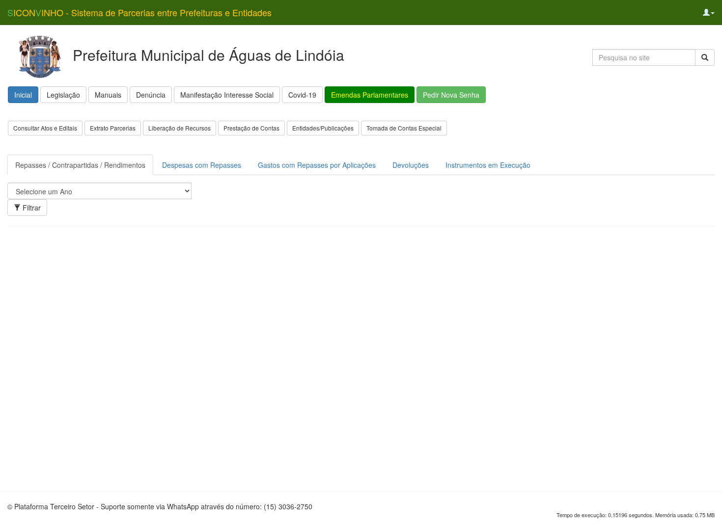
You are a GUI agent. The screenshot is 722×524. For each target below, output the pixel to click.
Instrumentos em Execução (487, 165)
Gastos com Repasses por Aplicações (317, 165)
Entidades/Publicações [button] (323, 128)
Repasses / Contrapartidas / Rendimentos (80, 165)
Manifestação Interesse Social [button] (227, 95)
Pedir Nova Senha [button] (451, 95)
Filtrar (31, 207)
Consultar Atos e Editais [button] (45, 128)
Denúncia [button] (151, 95)
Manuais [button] (108, 95)
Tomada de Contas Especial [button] (404, 128)
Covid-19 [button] (302, 95)
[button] (708, 12)
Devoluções (410, 165)
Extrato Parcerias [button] (113, 128)
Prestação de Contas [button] (251, 128)
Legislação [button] (63, 95)
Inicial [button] (23, 95)
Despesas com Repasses (201, 165)
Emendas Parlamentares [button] (369, 95)
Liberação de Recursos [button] (179, 128)
